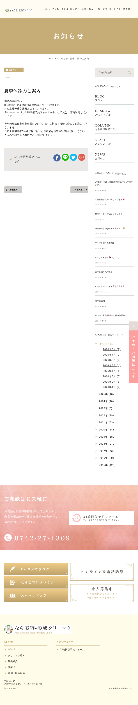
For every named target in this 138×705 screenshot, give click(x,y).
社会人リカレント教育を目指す (109, 286)
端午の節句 (100, 301)
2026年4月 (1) (112, 370)
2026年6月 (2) (112, 360)
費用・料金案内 (16, 673)
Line (65, 157)
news (12, 70)
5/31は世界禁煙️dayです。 (107, 257)
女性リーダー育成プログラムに (109, 214)
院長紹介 (13, 661)
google (81, 157)
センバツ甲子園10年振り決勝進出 (111, 315)
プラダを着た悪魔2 (103, 243)
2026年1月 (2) (112, 386)
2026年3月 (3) (112, 376)
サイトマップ (12, 688)
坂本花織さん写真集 (104, 272)
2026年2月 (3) (112, 381)
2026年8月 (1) (112, 349)
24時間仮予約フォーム (72, 649)
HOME (52, 58)
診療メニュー (15, 667)
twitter (73, 157)
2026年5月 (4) (112, 365)
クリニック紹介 (16, 655)
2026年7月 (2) (112, 354)
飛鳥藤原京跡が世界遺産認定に (109, 228)
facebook (57, 157)
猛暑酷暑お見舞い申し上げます (109, 199)
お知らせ (63, 58)
